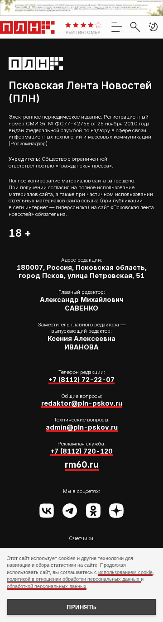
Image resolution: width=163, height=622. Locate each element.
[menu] (117, 27)
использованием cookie (125, 572)
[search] (135, 27)
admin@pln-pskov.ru (82, 427)
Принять (81, 607)
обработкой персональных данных (46, 586)
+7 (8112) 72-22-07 (81, 379)
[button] (153, 27)
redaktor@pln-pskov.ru (81, 403)
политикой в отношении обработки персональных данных (74, 579)
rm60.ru (82, 464)
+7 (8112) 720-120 (81, 451)
